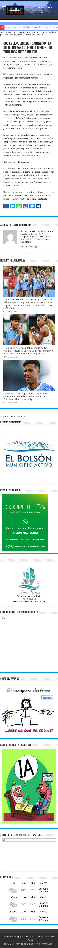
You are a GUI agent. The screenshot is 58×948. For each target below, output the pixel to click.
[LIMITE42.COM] (29, 10)
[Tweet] (12, 206)
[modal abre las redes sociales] (38, 206)
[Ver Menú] (4, 8)
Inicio (5, 32)
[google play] (32, 940)
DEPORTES (14, 32)
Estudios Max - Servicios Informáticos (38, 936)
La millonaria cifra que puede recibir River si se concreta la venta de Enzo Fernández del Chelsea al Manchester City (28, 396)
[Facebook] (26, 940)
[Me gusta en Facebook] (25, 206)
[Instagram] (28, 940)
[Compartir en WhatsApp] (19, 206)
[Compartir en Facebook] (6, 206)
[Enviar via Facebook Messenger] (32, 206)
